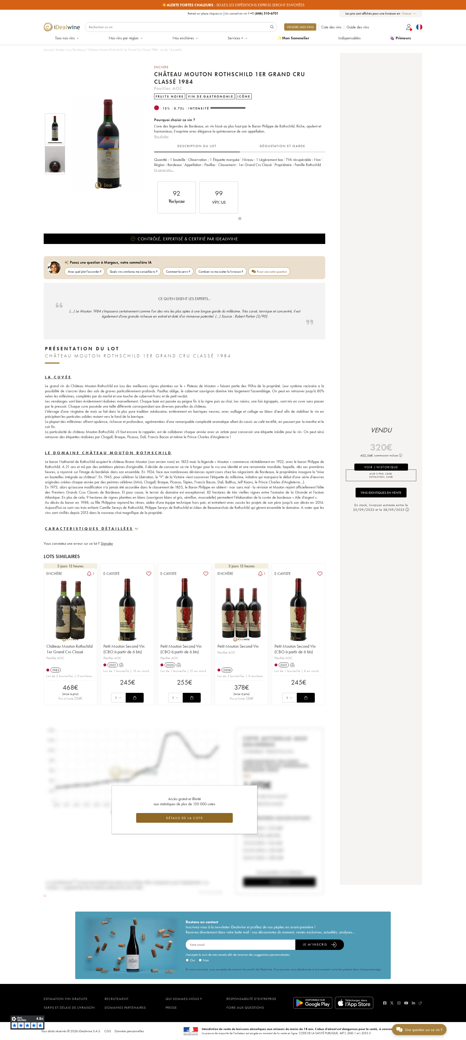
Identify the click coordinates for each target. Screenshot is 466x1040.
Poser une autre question (272, 271)
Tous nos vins (65, 38)
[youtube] (406, 1003)
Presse (171, 1007)
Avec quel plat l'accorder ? (84, 271)
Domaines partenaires (125, 1007)
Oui (192, 960)
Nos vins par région (124, 38)
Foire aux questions (245, 1007)
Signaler (107, 543)
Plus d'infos (161, 136)
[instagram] (398, 1003)
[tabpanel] (239, 167)
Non (206, 960)
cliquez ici (215, 13)
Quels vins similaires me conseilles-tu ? (134, 271)
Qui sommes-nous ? (184, 999)
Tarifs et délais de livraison (69, 1007)
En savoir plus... (164, 170)
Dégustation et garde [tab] (282, 146)
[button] (105, 144)
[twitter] (392, 1003)
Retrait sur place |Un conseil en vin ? (233, 13)
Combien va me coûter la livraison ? (221, 271)
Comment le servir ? (178, 271)
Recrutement (117, 999)
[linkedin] (413, 1003)
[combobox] (409, 13)
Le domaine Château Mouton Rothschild (108, 452)
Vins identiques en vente (381, 492)
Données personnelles (129, 1031)
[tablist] (239, 146)
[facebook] (384, 1003)
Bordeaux (79, 50)
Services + (235, 38)
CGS (107, 1031)
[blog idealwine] (420, 1003)
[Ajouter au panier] (135, 698)
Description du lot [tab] (196, 146)
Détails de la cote (184, 818)
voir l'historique (381, 467)
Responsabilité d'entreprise (251, 999)
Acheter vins (63, 50)
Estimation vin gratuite (66, 999)
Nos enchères (183, 38)
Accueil (48, 50)
